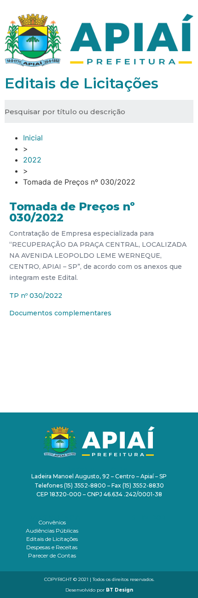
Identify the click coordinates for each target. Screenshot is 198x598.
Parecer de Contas (52, 555)
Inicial (33, 137)
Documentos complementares (60, 313)
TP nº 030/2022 (35, 295)
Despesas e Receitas (51, 547)
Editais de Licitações (52, 538)
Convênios (52, 522)
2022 (32, 159)
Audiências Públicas (52, 530)
